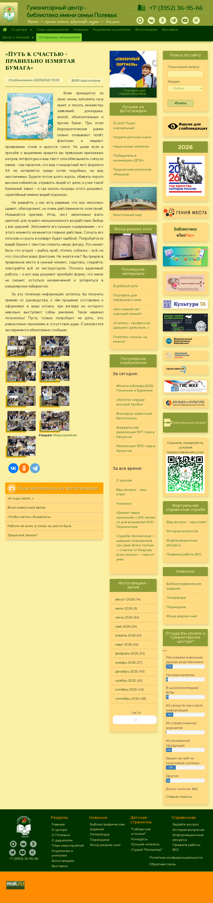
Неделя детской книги (132, 137)
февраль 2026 (126, 653)
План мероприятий (53, 30)
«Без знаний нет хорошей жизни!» (127, 311)
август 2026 (124, 599)
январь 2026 (125, 662)
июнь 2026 (124, 617)
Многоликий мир (127, 215)
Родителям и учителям (111, 30)
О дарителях (62, 840)
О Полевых (61, 835)
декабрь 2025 (126, 671)
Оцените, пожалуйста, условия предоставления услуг (185, 447)
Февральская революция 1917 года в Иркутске (135, 432)
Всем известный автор (26, 507)
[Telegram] (35, 468)
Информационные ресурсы (182, 542)
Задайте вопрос (185, 824)
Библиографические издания (183, 586)
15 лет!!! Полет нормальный (124, 125)
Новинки (80, 30)
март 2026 (123, 644)
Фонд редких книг (182, 616)
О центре (18, 30)
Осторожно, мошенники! (59, 37)
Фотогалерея (146, 30)
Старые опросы (179, 797)
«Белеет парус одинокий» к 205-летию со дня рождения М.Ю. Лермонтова (135, 520)
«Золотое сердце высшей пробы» (130, 402)
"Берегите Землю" (22, 535)
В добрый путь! (125, 286)
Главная (4, 30)
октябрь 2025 (126, 689)
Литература (176, 598)
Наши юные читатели (131, 146)
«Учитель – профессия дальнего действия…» (131, 325)
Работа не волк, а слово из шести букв (39, 526)
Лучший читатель (145, 844)
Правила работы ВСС (184, 554)
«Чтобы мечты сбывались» (29, 517)
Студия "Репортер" (146, 850)
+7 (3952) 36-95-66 (176, 7)
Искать (181, 103)
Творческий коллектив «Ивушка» (132, 171)
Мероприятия (65, 435)
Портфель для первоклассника (132, 92)
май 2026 (122, 626)
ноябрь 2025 (125, 680)
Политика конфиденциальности (176, 857)
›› (136, 720)
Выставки (170, 30)
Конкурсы (139, 839)
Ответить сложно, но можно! (130, 339)
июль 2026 (123, 608)
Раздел (174, 82)
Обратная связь (162, 864)
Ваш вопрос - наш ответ (131, 492)
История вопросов (182, 531)
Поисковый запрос (184, 67)
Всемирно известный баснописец (134, 416)
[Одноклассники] (24, 468)
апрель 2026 (125, 635)
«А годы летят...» (20, 498)
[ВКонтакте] (13, 468)
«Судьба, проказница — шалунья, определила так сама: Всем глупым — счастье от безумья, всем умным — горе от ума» (135, 547)
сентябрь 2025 (127, 699)
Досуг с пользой (14, 37)
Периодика (176, 607)
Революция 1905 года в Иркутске (135, 448)
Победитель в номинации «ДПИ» (128, 158)
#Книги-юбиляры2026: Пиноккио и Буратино (135, 388)
